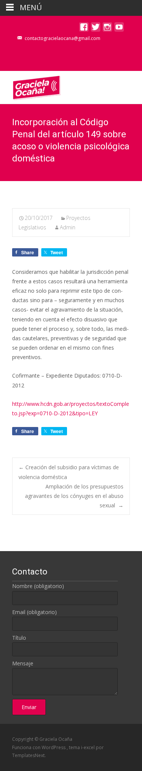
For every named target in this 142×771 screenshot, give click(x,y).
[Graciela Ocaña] (30, 86)
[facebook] (84, 28)
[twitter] (95, 28)
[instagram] (107, 28)
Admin (67, 227)
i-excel (88, 747)
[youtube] (119, 28)
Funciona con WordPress (39, 747)
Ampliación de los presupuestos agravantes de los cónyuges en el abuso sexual (74, 496)
